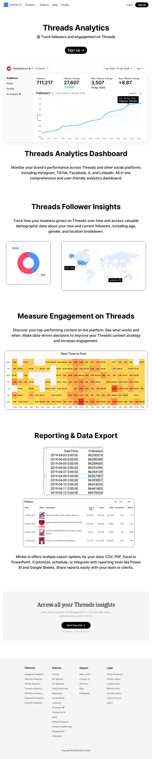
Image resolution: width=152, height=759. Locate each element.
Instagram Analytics (34, 674)
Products (30, 4)
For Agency (57, 679)
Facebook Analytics (34, 698)
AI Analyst (57, 707)
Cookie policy (113, 683)
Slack (54, 717)
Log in (129, 4)
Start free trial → (76, 625)
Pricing (65, 4)
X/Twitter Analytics (34, 693)
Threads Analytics (33, 688)
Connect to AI (58, 712)
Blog (55, 4)
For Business (58, 683)
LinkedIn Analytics (33, 702)
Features (44, 4)
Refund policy (113, 688)
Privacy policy (114, 679)
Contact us (84, 679)
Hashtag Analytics (33, 679)
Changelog (84, 693)
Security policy (114, 693)
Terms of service (115, 674)
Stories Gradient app (62, 726)
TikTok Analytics (32, 683)
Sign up (142, 4)
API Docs (83, 683)
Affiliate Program (60, 721)
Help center (85, 674)
